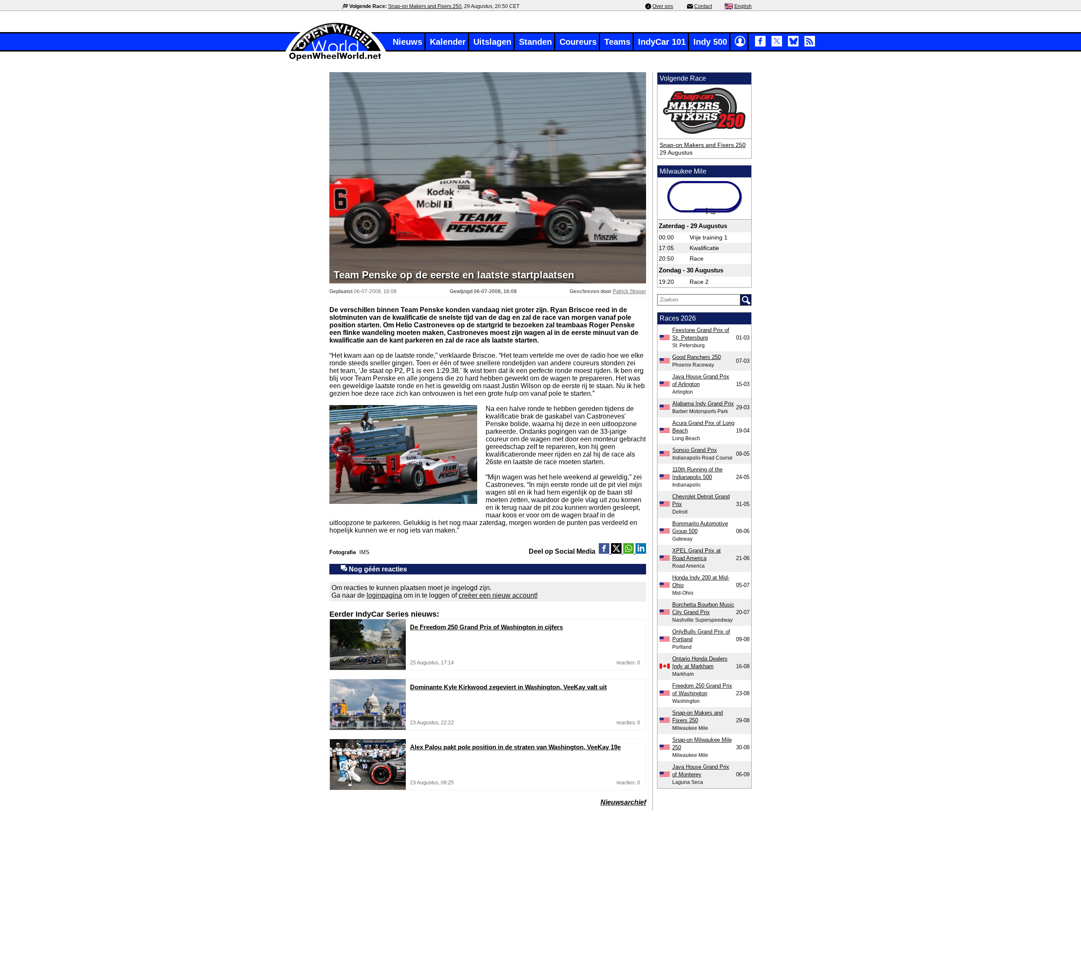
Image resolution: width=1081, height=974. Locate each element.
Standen (535, 41)
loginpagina (384, 595)
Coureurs (578, 41)
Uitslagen (492, 41)
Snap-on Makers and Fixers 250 (425, 6)
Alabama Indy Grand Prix (703, 403)
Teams (617, 41)
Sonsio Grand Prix (694, 450)
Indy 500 (710, 41)
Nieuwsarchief (623, 802)
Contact (703, 6)
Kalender (448, 41)
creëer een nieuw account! (498, 595)
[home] (336, 59)
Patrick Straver (629, 291)
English (743, 6)
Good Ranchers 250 (696, 357)
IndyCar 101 (662, 41)
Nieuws (407, 41)
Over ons (662, 6)
